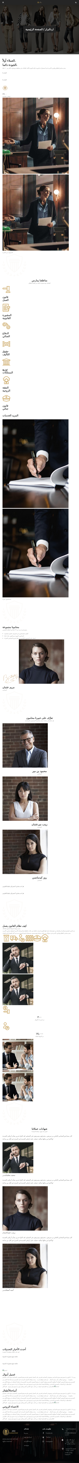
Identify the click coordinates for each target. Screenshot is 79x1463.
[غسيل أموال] (5, 1370)
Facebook (48, 1433)
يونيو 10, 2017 (72, 1377)
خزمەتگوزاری (28, 1441)
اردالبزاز (49, 29)
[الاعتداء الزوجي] (56, 1403)
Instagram (49, 1441)
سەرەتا (26, 1433)
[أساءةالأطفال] (56, 1386)
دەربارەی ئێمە (28, 1437)
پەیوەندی (26, 1445)
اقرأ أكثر (5, 1386)
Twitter (48, 1437)
